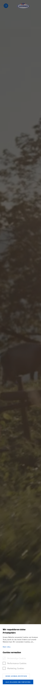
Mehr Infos (6, 647)
